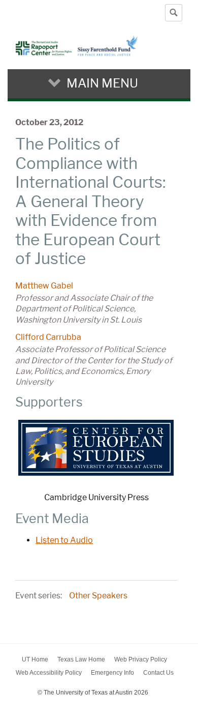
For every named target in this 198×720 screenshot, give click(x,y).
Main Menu (102, 83)
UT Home (35, 659)
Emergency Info (112, 672)
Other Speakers (98, 595)
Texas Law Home (81, 659)
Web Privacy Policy (140, 659)
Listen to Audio (64, 540)
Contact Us (158, 672)
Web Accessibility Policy (49, 672)
